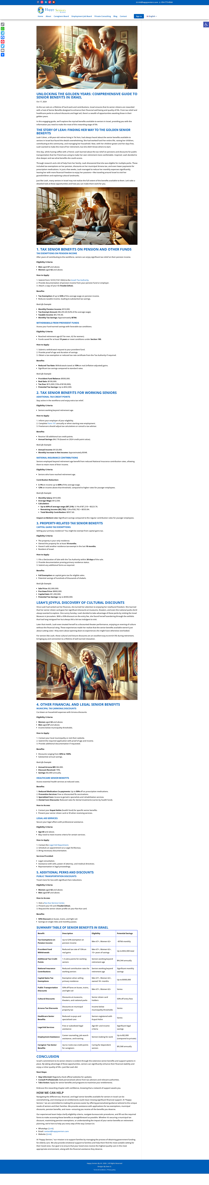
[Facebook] (2, 37)
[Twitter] (2, 46)
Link (51, 1128)
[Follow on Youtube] (53, 2)
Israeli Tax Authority (80, 280)
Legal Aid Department (58, 845)
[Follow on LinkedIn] (45, 2)
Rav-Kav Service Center (54, 903)
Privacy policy (111, 1170)
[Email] (2, 50)
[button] (206, 24)
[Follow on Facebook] (38, 2)
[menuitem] (40, 16)
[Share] (2, 55)
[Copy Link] (2, 24)
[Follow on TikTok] (49, 2)
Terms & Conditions (100, 1170)
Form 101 (52, 423)
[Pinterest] (2, 42)
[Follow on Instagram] (41, 2)
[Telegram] (2, 33)
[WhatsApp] (2, 28)
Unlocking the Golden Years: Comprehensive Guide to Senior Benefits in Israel (86, 95)
